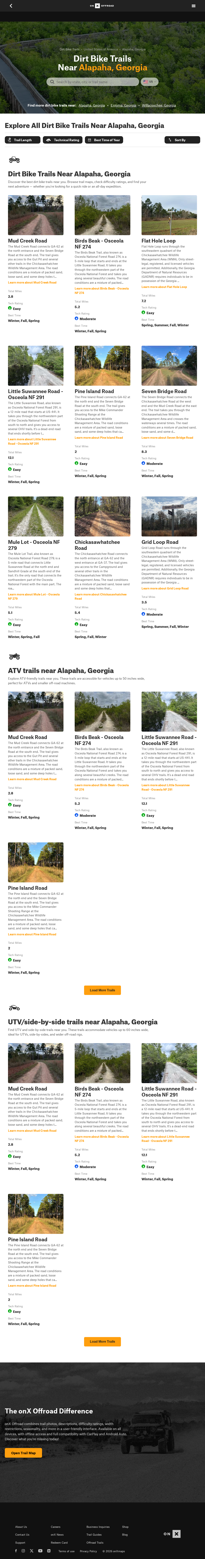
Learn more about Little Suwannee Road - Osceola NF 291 (36, 415)
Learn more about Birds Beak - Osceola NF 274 (102, 265)
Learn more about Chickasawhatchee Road (102, 568)
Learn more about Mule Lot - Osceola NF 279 (36, 568)
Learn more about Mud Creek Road (36, 265)
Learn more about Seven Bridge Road (169, 415)
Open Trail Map (23, 1453)
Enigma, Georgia (123, 105)
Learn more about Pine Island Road (102, 415)
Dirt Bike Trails (69, 49)
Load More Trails (102, 990)
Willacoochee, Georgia (159, 105)
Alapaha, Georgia (92, 105)
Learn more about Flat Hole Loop (169, 265)
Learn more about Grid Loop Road (169, 568)
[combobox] (96, 82)
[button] (22, 140)
